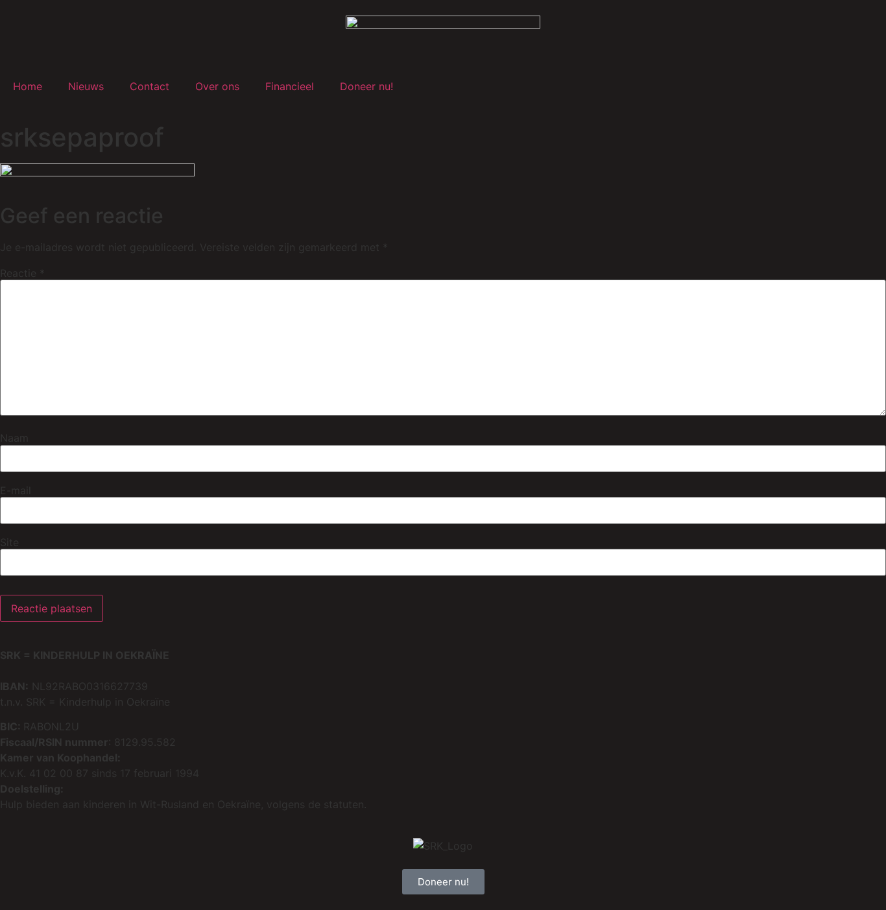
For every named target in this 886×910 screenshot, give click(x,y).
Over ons (217, 86)
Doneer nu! (366, 86)
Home (27, 86)
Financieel (289, 86)
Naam (14, 438)
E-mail (15, 490)
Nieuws (86, 86)
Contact (149, 86)
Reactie (22, 273)
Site (9, 542)
